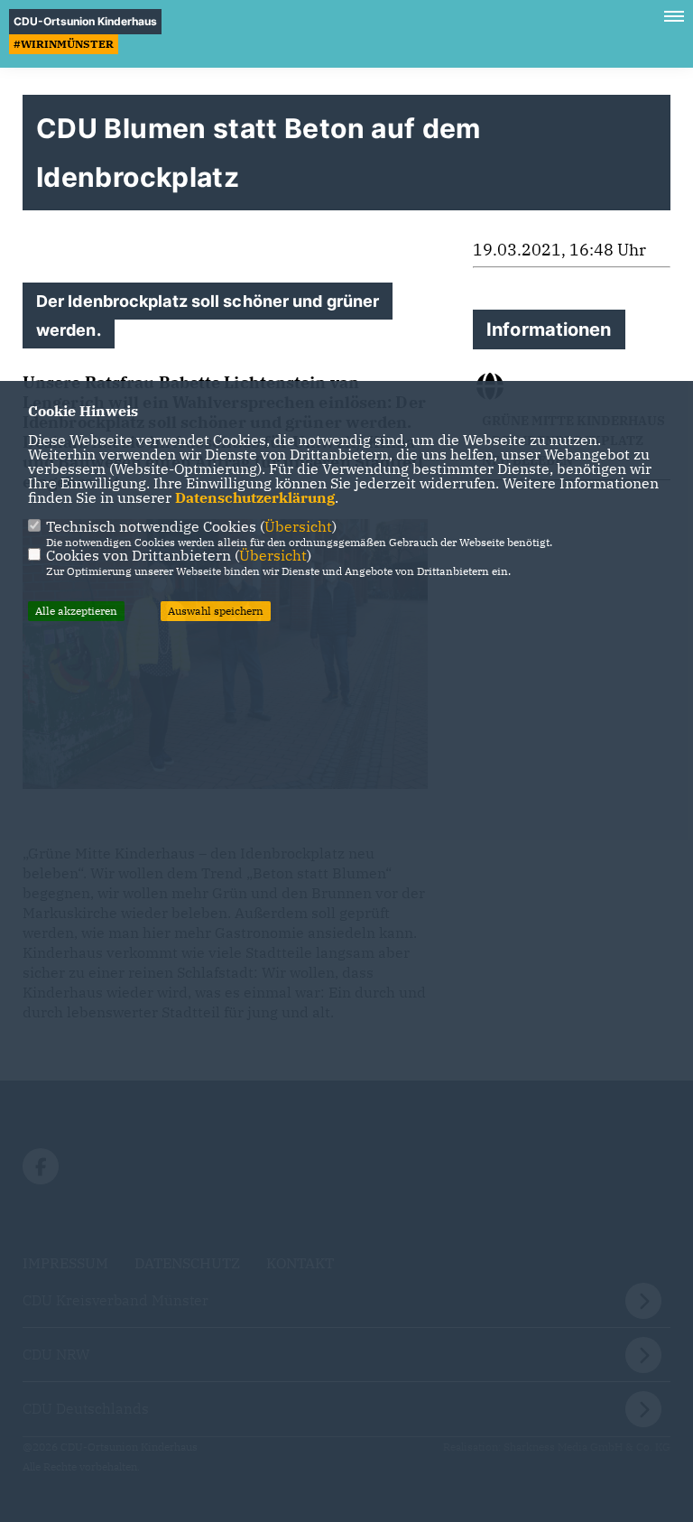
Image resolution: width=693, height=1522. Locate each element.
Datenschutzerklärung (255, 497)
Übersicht (298, 526)
